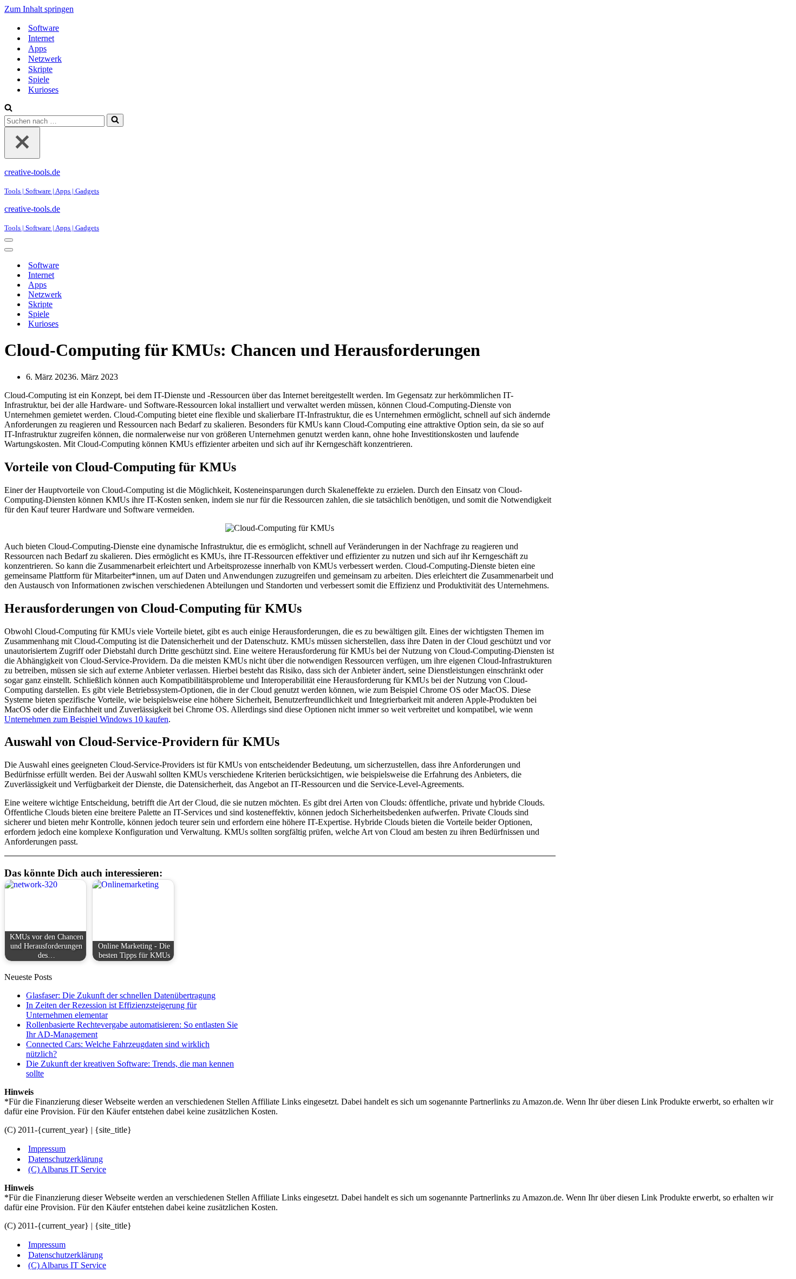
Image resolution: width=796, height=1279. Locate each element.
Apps (37, 48)
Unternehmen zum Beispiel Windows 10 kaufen (86, 719)
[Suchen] (8, 108)
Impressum (47, 1148)
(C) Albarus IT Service (67, 1169)
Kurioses (43, 89)
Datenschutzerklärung (65, 1159)
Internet (41, 38)
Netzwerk (45, 58)
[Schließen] (22, 143)
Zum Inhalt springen (39, 9)
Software (43, 28)
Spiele (38, 79)
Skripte (40, 69)
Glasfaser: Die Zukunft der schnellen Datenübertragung (121, 995)
